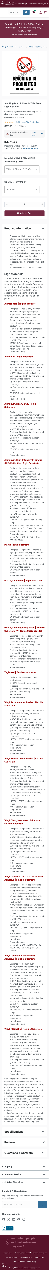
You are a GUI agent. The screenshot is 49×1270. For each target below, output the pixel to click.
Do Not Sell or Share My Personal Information (31, 1253)
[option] (24, 73)
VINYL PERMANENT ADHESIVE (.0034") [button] (22, 169)
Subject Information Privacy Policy (18, 1257)
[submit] (42, 1204)
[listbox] (24, 73)
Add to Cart (26, 213)
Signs (21, 47)
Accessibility (31, 1262)
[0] (45, 12)
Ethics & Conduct (19, 1262)
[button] (24, 29)
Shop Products (7, 47)
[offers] (34, 12)
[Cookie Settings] (3, 1265)
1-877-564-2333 (12, 148)
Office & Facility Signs (36, 47)
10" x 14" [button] (10, 189)
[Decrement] (6, 204)
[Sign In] (40, 12)
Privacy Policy (7, 1253)
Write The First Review (30, 122)
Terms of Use (39, 1257)
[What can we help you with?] (26, 12)
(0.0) (18, 122)
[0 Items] (45, 12)
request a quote (30, 148)
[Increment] (42, 204)
